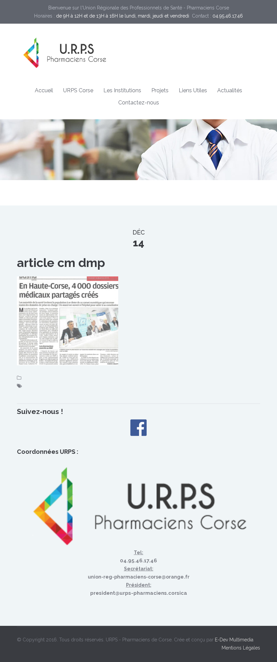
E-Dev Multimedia (234, 639)
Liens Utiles (193, 90)
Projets (160, 90)
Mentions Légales (241, 648)
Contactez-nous (138, 102)
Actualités (229, 90)
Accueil (44, 90)
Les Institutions (122, 90)
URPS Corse (78, 90)
